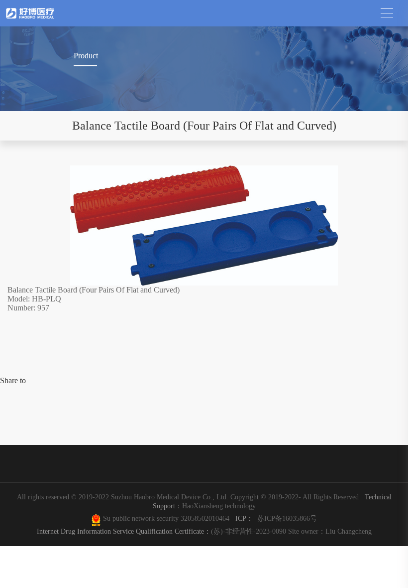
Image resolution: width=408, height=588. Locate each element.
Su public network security (141, 518)
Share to (13, 380)
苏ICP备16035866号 (287, 518)
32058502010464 (207, 518)
